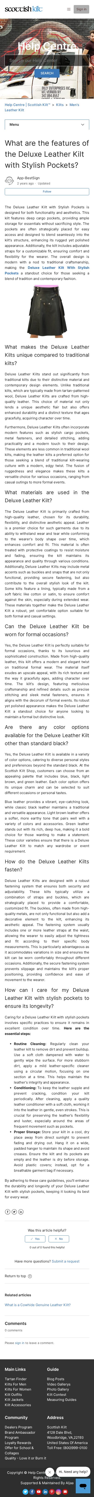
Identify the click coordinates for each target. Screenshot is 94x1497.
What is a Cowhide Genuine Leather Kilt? (38, 1305)
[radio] (35, 1238)
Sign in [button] (81, 9)
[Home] (24, 9)
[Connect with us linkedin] (45, 1492)
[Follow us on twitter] (25, 1492)
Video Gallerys (58, 1384)
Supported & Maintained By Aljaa (47, 1483)
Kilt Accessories (18, 1405)
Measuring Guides (61, 1399)
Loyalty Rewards (18, 1443)
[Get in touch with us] (65, 1492)
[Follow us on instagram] (58, 1492)
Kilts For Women (18, 1389)
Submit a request (65, 1261)
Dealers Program (18, 1427)
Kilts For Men (15, 1384)
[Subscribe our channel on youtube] (39, 1492)
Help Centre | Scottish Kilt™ (27, 105)
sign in (19, 1343)
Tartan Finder (16, 1379)
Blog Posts (55, 1379)
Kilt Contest (56, 1394)
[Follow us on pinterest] (52, 1492)
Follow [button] (47, 191)
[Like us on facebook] (32, 1492)
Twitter (14, 1212)
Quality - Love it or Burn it (25, 1458)
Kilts (60, 105)
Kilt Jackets (14, 1399)
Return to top (16, 1276)
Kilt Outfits (13, 1394)
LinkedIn (21, 1212)
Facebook (7, 1212)
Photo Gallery (58, 1389)
